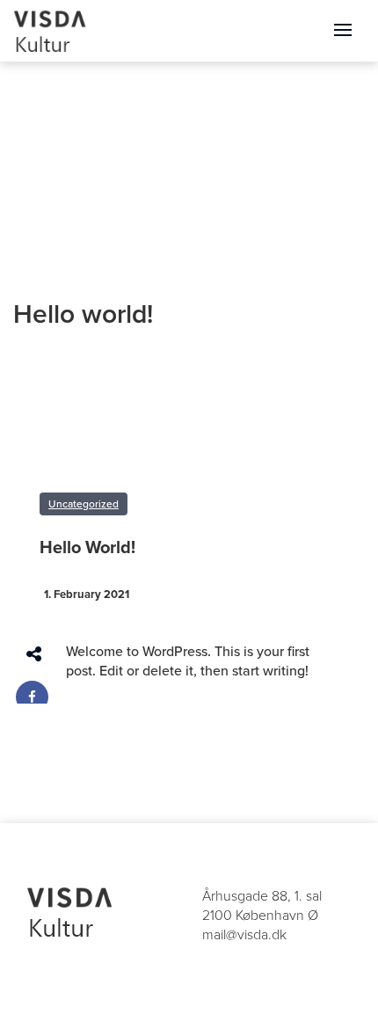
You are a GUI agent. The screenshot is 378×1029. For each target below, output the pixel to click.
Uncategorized (83, 504)
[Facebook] (32, 697)
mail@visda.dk (244, 935)
